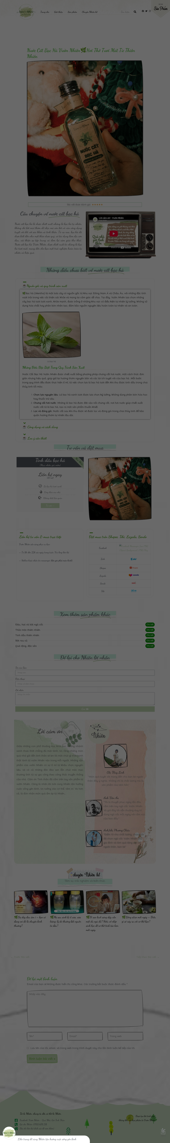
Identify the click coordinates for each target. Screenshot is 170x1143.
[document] (85, 571)
